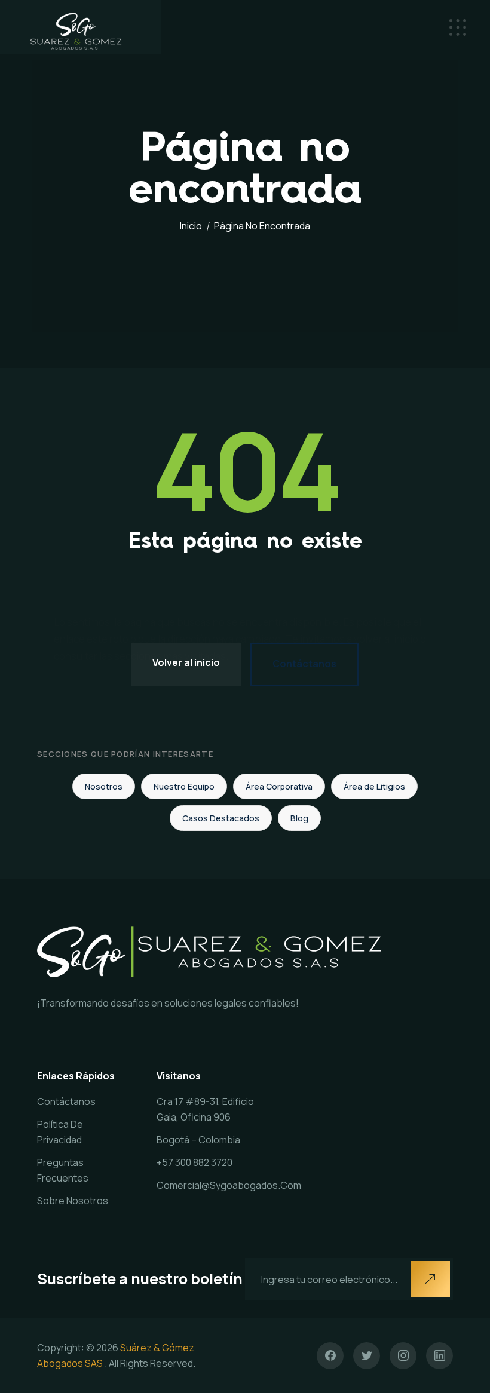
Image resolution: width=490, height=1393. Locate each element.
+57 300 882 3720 (194, 1162)
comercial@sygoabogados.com (229, 1185)
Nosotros (103, 786)
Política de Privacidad (60, 1132)
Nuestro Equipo (184, 786)
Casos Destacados (220, 818)
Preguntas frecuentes (62, 1170)
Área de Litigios (374, 786)
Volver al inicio (186, 662)
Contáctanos (304, 663)
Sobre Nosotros (72, 1200)
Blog (299, 818)
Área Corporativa (279, 786)
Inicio (191, 225)
